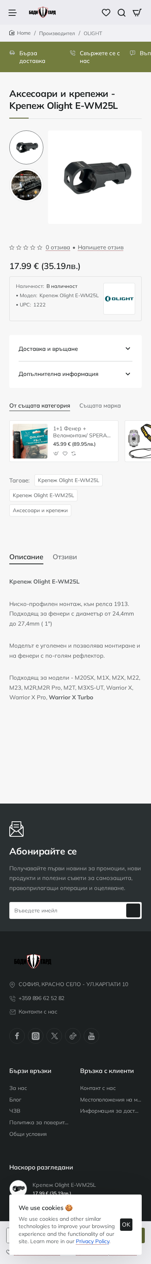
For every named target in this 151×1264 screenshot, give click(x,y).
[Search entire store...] (121, 12)
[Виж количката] (137, 12)
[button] (26, 133)
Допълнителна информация (58, 373)
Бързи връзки (30, 1070)
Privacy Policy (92, 1241)
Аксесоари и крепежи (40, 510)
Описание (26, 556)
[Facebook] (17, 1036)
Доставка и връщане (48, 348)
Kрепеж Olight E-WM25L (68, 480)
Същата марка (100, 405)
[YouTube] (91, 1036)
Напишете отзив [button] (101, 247)
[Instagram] (35, 1036)
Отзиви (65, 556)
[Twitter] (54, 1036)
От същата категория (39, 405)
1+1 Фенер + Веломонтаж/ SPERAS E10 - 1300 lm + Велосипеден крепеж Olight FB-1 (81, 432)
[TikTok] (73, 1036)
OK (126, 1224)
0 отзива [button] (58, 247)
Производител (57, 33)
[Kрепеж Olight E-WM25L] (18, 1189)
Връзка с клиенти (107, 1070)
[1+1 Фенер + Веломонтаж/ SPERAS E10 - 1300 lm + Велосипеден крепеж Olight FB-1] (30, 441)
